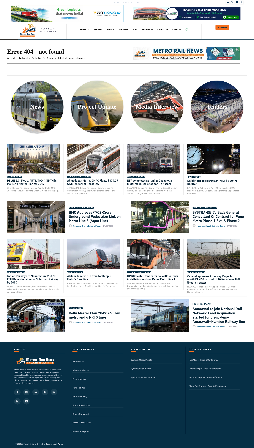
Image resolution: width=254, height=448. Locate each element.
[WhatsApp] (17, 401)
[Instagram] (26, 392)
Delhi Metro (194, 177)
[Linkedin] (35, 392)
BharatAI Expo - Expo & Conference (205, 377)
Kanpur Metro (75, 272)
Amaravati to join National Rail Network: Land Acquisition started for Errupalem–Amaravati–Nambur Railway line (219, 315)
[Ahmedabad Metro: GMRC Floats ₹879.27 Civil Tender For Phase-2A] (93, 162)
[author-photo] (71, 226)
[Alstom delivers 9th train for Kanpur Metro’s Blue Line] (93, 257)
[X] (54, 392)
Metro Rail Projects (81, 208)
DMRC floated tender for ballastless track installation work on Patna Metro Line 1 (152, 277)
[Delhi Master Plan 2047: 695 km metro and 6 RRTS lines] (36, 319)
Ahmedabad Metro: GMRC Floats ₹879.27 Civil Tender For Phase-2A (92, 182)
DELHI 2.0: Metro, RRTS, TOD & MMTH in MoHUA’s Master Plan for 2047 (32, 182)
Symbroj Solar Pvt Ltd (141, 368)
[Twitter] (232, 2)
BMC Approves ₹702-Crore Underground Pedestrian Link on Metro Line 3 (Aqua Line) (95, 216)
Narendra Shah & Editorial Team (87, 226)
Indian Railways (136, 177)
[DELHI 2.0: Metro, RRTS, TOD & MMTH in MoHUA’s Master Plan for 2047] (33, 162)
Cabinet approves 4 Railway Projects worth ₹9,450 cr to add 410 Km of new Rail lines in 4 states (213, 279)
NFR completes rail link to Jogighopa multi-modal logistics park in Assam (149, 182)
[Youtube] (237, 2)
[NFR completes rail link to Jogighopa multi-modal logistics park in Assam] (153, 162)
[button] (186, 29)
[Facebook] (241, 2)
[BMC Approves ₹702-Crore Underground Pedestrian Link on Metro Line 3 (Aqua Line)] (36, 221)
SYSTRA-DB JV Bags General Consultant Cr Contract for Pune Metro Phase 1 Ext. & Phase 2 (218, 216)
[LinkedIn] (227, 2)
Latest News (14, 177)
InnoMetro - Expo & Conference (203, 360)
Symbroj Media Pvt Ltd (141, 360)
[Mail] (45, 392)
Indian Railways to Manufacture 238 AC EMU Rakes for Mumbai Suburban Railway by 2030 (33, 279)
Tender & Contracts (79, 177)
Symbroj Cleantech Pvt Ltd (143, 377)
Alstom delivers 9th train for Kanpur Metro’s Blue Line (89, 277)
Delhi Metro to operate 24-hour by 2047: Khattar (212, 182)
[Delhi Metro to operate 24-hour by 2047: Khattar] (213, 162)
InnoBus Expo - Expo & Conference (205, 368)
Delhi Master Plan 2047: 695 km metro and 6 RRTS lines (94, 315)
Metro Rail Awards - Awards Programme (207, 386)
